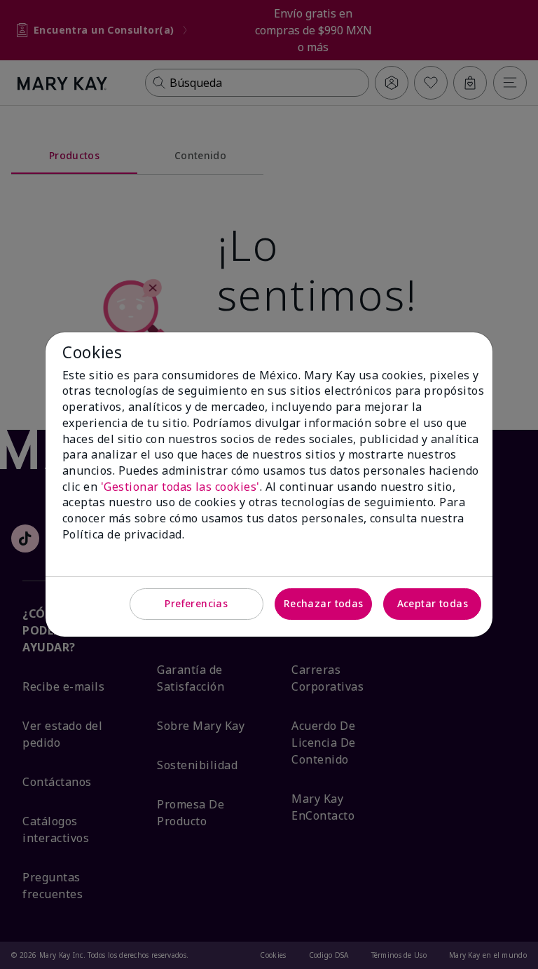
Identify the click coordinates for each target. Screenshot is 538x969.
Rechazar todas (324, 603)
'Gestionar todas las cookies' (180, 486)
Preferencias (196, 603)
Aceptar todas (432, 603)
